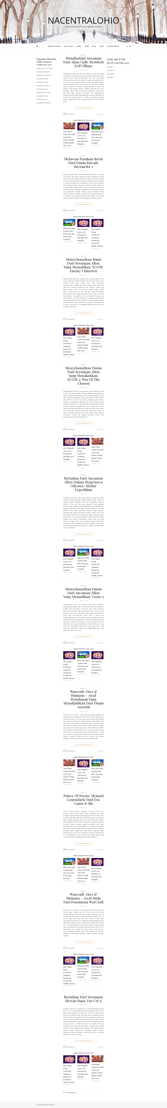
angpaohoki (110, 77)
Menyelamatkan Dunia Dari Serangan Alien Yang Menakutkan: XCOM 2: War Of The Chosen (83, 375)
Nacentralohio (83, 20)
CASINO (78, 46)
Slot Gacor (45, 89)
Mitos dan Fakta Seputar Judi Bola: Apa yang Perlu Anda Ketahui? (97, 137)
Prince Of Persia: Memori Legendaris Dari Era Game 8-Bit (83, 799)
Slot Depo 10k (46, 75)
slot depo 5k (110, 70)
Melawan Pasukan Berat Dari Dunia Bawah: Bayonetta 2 (83, 163)
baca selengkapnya (83, 108)
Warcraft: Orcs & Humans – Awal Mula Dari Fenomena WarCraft (83, 898)
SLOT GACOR (68, 46)
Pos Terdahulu (71, 1092)
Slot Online (45, 79)
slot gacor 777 (46, 85)
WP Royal (51, 1104)
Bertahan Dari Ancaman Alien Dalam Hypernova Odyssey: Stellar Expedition (83, 484)
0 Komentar (100, 114)
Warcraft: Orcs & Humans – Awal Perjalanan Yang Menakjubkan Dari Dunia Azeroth (83, 699)
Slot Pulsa (45, 96)
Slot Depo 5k (46, 72)
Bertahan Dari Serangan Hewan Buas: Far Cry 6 (83, 999)
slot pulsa (110, 67)
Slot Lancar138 (46, 103)
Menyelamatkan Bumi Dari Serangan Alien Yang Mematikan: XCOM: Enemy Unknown (83, 265)
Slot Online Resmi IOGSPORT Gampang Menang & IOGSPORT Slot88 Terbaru (97, 237)
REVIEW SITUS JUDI (54, 46)
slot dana (44, 99)
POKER (86, 46)
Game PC (83, 55)
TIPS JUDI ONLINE (113, 46)
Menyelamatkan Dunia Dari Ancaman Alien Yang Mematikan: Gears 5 (83, 593)
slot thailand (110, 74)
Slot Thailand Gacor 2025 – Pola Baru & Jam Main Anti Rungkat (82, 138)
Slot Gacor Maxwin (47, 68)
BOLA (94, 46)
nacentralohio (71, 114)
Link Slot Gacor (46, 92)
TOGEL (101, 46)
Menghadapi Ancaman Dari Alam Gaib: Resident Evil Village (83, 62)
